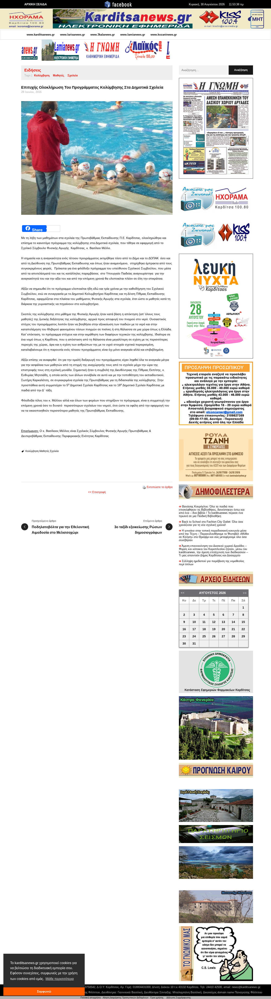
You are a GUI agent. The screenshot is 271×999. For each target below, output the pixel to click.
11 (204, 622)
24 (194, 636)
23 (184, 636)
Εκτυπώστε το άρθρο (160, 487)
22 (243, 629)
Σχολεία (73, 75)
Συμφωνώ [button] (44, 991)
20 (223, 629)
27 (223, 636)
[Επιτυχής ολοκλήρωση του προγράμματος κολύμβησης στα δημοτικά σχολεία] (97, 158)
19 (214, 629)
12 (214, 622)
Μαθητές (58, 75)
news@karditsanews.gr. (246, 987)
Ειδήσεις (32, 70)
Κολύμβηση (42, 75)
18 (204, 629)
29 (243, 636)
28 (233, 636)
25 (204, 636)
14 (233, 622)
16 (184, 629)
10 (194, 622)
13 (223, 622)
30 (184, 643)
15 (243, 622)
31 (194, 643)
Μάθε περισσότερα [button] (60, 979)
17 (194, 629)
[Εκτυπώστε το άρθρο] (144, 487)
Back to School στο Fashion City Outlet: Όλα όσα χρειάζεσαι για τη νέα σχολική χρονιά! (211, 523)
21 (233, 629)
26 (214, 636)
